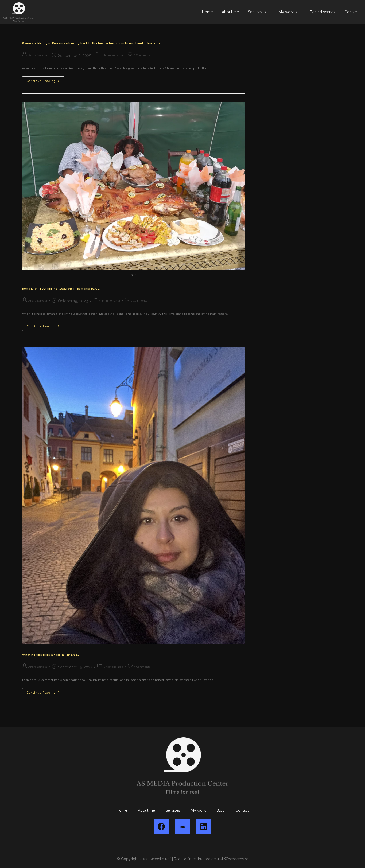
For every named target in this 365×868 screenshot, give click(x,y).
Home (207, 12)
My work (286, 12)
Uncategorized (113, 666)
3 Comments (142, 666)
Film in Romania (112, 55)
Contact (351, 12)
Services (255, 12)
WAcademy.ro (236, 859)
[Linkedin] (203, 826)
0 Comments (142, 55)
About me (230, 12)
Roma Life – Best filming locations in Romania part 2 (60, 288)
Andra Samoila (37, 55)
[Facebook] (161, 826)
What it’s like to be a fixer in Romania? (50, 654)
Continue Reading (45, 79)
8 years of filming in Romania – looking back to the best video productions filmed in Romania (91, 43)
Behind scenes (322, 12)
